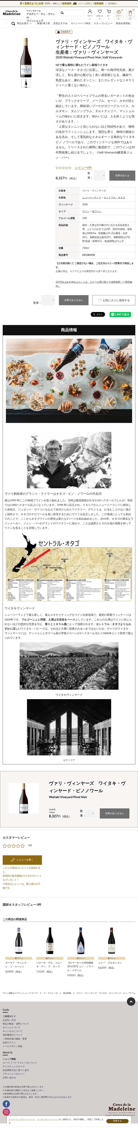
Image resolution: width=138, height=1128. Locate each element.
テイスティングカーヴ (14, 1067)
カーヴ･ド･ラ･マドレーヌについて (20, 1063)
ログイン (90, 16)
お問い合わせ (9, 1078)
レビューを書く (24, 860)
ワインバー (130, 16)
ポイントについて (11, 1028)
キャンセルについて (12, 1031)
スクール (118, 16)
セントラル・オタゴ (114, 198)
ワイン (85, 211)
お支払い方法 (9, 1020)
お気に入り (99, 16)
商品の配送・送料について (16, 1024)
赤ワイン (96, 211)
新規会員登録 (123, 23)
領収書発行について (12, 1035)
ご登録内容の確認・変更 (15, 1039)
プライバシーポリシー (14, 1074)
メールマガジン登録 (12, 1046)
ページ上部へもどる (131, 1001)
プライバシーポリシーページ (22, 1119)
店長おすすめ (60, 23)
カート (109, 16)
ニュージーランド (91, 198)
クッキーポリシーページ (48, 1119)
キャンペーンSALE (80, 23)
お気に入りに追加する (116, 300)
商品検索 (67, 993)
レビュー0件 (83, 167)
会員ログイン (9, 1043)
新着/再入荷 (43, 23)
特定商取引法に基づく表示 (16, 1070)
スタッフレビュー (103, 23)
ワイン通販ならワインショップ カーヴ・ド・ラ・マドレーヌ (14, 13)
